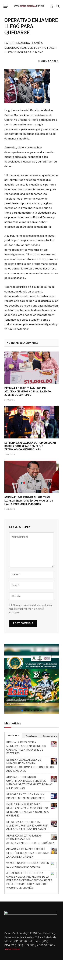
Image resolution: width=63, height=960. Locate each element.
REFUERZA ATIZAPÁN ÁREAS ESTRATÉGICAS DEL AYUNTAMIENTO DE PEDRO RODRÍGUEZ (30, 839)
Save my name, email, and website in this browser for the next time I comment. (31, 609)
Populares (31, 736)
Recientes (13, 735)
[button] (31, 679)
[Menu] (6, 6)
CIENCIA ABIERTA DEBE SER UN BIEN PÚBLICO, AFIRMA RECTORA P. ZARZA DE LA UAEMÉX (27, 853)
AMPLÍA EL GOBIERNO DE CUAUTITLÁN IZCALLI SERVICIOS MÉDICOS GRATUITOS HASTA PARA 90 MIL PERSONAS (28, 500)
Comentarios (50, 736)
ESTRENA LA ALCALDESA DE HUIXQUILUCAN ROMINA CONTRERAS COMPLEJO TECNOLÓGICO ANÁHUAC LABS (30, 446)
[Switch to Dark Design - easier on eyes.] (52, 6)
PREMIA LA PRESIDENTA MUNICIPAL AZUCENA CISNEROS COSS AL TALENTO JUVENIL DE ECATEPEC (27, 391)
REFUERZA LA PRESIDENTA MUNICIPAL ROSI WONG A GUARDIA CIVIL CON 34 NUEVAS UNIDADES (27, 826)
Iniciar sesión (12, 949)
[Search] (57, 6)
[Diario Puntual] (30, 6)
